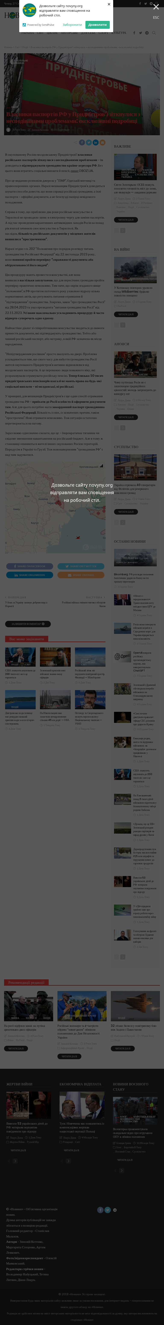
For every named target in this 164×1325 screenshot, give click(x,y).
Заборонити (72, 24)
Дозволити (97, 24)
